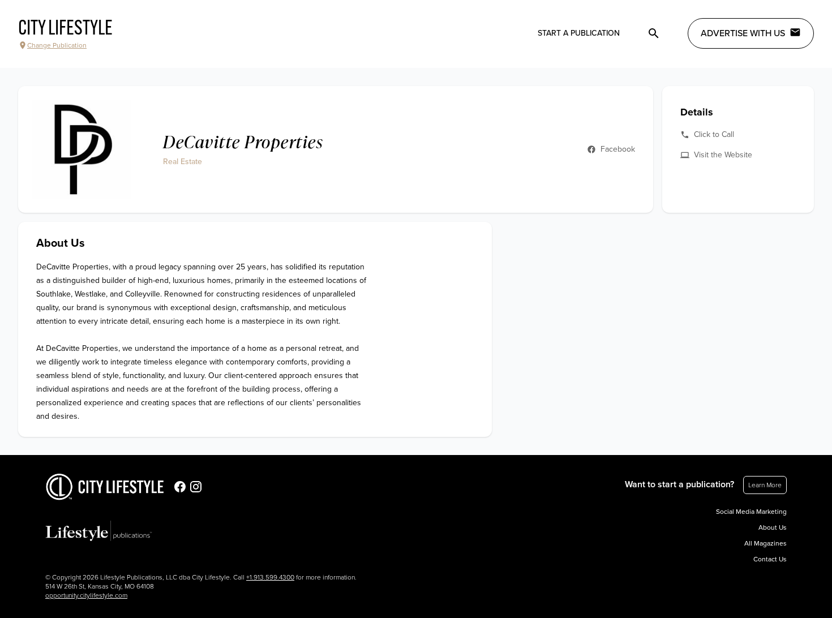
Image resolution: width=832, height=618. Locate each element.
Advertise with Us (743, 33)
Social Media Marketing (751, 512)
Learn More (765, 485)
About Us (772, 527)
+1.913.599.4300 (270, 577)
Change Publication (57, 45)
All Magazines (765, 543)
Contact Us (770, 559)
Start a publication (579, 33)
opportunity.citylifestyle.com (86, 595)
